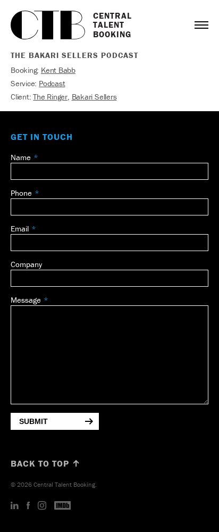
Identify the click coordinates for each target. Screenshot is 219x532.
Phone (21, 193)
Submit (33, 421)
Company (26, 264)
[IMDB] (62, 506)
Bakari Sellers (94, 97)
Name (21, 157)
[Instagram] (42, 506)
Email (20, 228)
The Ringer (50, 97)
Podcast (52, 83)
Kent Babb (58, 70)
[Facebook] (28, 506)
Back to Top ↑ (46, 463)
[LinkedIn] (15, 506)
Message (26, 300)
